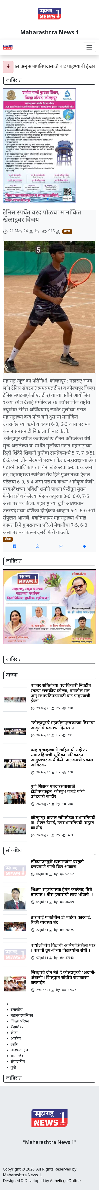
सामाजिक (18, 1056)
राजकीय (17, 1010)
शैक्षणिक (17, 1027)
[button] (48, 199)
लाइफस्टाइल (19, 1050)
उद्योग (14, 1044)
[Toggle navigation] (89, 47)
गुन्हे (13, 1067)
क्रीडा (67, 231)
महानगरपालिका (22, 1015)
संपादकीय (18, 1062)
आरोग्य (16, 1038)
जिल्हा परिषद (20, 1021)
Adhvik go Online (65, 1181)
